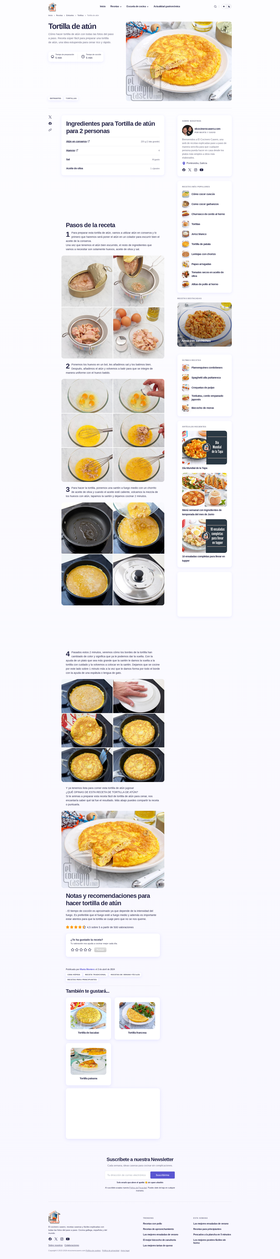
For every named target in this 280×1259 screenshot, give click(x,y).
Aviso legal (125, 1251)
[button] (215, 6)
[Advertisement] (113, 1113)
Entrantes (55, 98)
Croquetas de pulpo (203, 387)
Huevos (70, 150)
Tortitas (196, 224)
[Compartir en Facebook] (50, 123)
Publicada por (80, 969)
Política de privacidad (110, 1251)
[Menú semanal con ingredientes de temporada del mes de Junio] (204, 490)
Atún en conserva (76, 141)
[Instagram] (196, 170)
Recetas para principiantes (82, 979)
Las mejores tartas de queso (158, 1245)
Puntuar (100, 950)
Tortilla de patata (201, 244)
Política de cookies (93, 1251)
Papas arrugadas (201, 264)
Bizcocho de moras (203, 407)
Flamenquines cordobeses (207, 367)
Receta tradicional (95, 974)
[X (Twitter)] (190, 170)
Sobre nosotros (55, 1245)
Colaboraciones (72, 1245)
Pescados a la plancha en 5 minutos (212, 1234)
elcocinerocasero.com (207, 128)
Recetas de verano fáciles (125, 974)
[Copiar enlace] (50, 130)
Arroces (187, 308)
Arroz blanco (199, 234)
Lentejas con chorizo (204, 254)
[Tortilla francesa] (137, 1018)
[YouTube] (201, 170)
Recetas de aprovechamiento (158, 1229)
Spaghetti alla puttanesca (206, 377)
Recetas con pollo (152, 1223)
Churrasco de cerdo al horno (208, 214)
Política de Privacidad (138, 1188)
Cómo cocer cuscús (203, 194)
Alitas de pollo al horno (205, 284)
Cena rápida (73, 974)
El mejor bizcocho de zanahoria (159, 1240)
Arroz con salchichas (196, 340)
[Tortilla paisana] (88, 1064)
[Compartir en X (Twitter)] (50, 117)
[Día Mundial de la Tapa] (204, 448)
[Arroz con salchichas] (204, 324)
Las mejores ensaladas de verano (160, 1234)
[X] (56, 1239)
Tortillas (71, 98)
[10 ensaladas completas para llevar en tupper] (204, 536)
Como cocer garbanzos (205, 204)
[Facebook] (184, 170)
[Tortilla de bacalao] (88, 1018)
